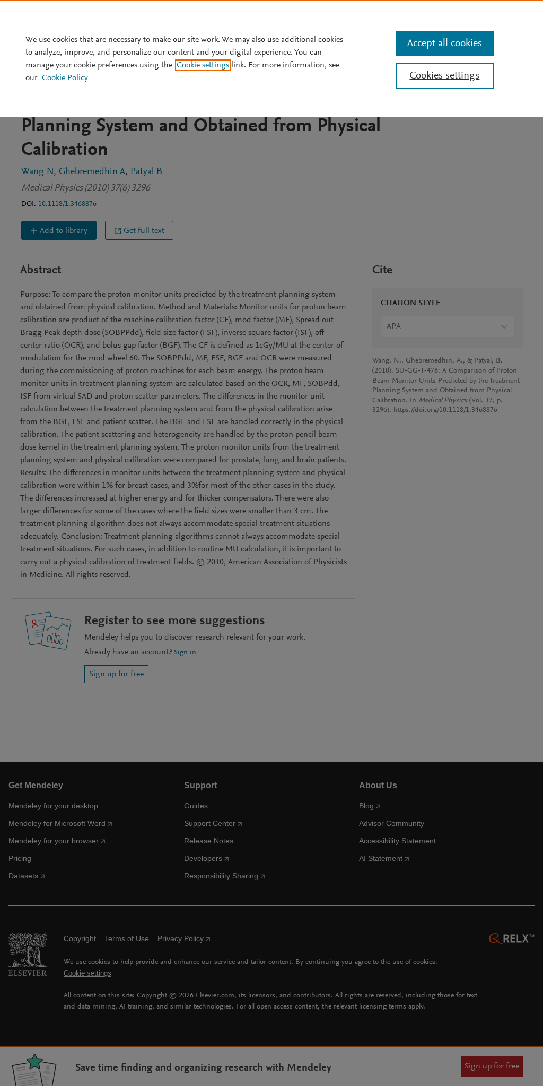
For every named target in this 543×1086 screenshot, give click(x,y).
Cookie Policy (65, 78)
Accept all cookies (444, 43)
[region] (271, 58)
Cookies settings (444, 76)
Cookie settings (203, 65)
